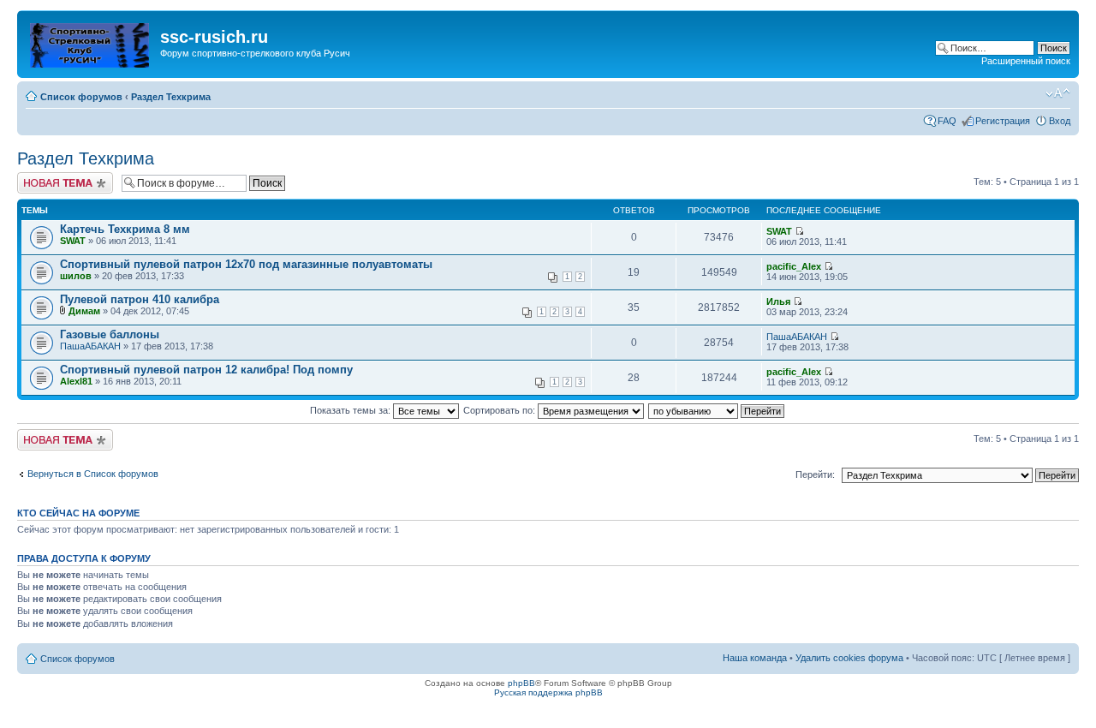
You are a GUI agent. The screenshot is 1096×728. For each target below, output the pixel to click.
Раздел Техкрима (171, 97)
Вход (1059, 121)
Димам (84, 311)
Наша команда (755, 658)
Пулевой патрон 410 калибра (139, 299)
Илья (778, 301)
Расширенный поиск (1025, 61)
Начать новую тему (60, 177)
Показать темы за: (351, 410)
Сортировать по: (500, 410)
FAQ (947, 121)
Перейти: (815, 474)
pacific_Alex (793, 266)
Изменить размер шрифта (1057, 93)
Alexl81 (76, 381)
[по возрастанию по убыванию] (717, 410)
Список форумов (81, 97)
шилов (76, 276)
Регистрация (1002, 121)
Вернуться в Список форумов (92, 473)
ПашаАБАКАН (90, 346)
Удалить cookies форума (849, 658)
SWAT (73, 241)
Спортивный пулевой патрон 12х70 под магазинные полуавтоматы (246, 264)
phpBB (521, 683)
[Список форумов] (90, 42)
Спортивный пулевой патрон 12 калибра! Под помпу (206, 369)
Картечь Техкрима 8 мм (125, 229)
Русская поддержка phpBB (548, 692)
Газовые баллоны (109, 334)
